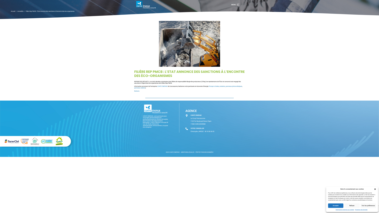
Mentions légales (187, 152)
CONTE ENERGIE (162, 86)
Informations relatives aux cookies (345, 209)
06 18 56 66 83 (209, 131)
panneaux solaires (139, 88)
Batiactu (136, 91)
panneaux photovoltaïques (234, 86)
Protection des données (361, 209)
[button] (375, 189)
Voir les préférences (368, 205)
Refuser (351, 205)
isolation (222, 86)
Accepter (336, 205)
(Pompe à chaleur (214, 86)
